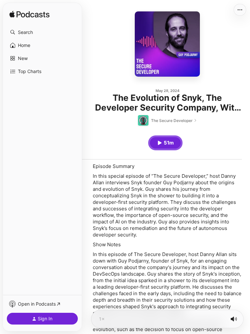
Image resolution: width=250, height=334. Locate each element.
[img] (29, 14)
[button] (42, 32)
